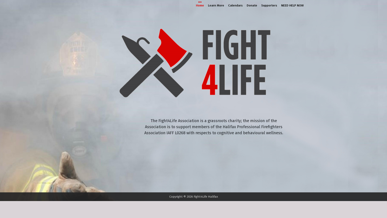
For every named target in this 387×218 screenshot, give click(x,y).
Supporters (269, 5)
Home (200, 5)
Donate (252, 5)
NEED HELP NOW (292, 5)
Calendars (235, 5)
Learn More (216, 5)
